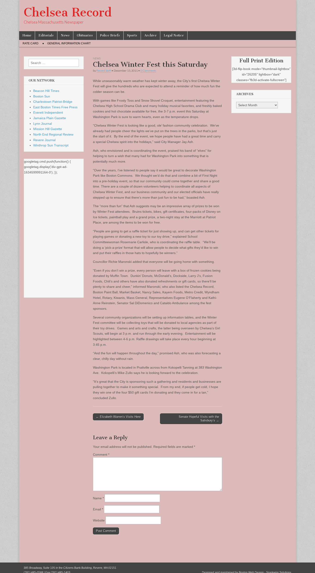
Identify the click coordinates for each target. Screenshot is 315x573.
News (65, 35)
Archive (150, 35)
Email (98, 509)
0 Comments (148, 70)
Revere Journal (44, 140)
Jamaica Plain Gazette (49, 118)
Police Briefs (110, 35)
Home (27, 35)
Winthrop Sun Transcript (50, 145)
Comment (101, 454)
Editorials (46, 35)
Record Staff (103, 70)
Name (98, 498)
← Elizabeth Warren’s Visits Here (118, 416)
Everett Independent (48, 112)
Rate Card (31, 43)
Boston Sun (41, 96)
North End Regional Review (53, 134)
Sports (132, 35)
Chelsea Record (68, 12)
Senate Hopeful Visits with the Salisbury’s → (199, 418)
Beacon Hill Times (46, 91)
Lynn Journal (42, 123)
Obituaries (85, 35)
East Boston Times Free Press (55, 107)
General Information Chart (69, 43)
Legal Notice (174, 35)
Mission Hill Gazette (47, 129)
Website (99, 520)
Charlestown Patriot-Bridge (52, 101)
